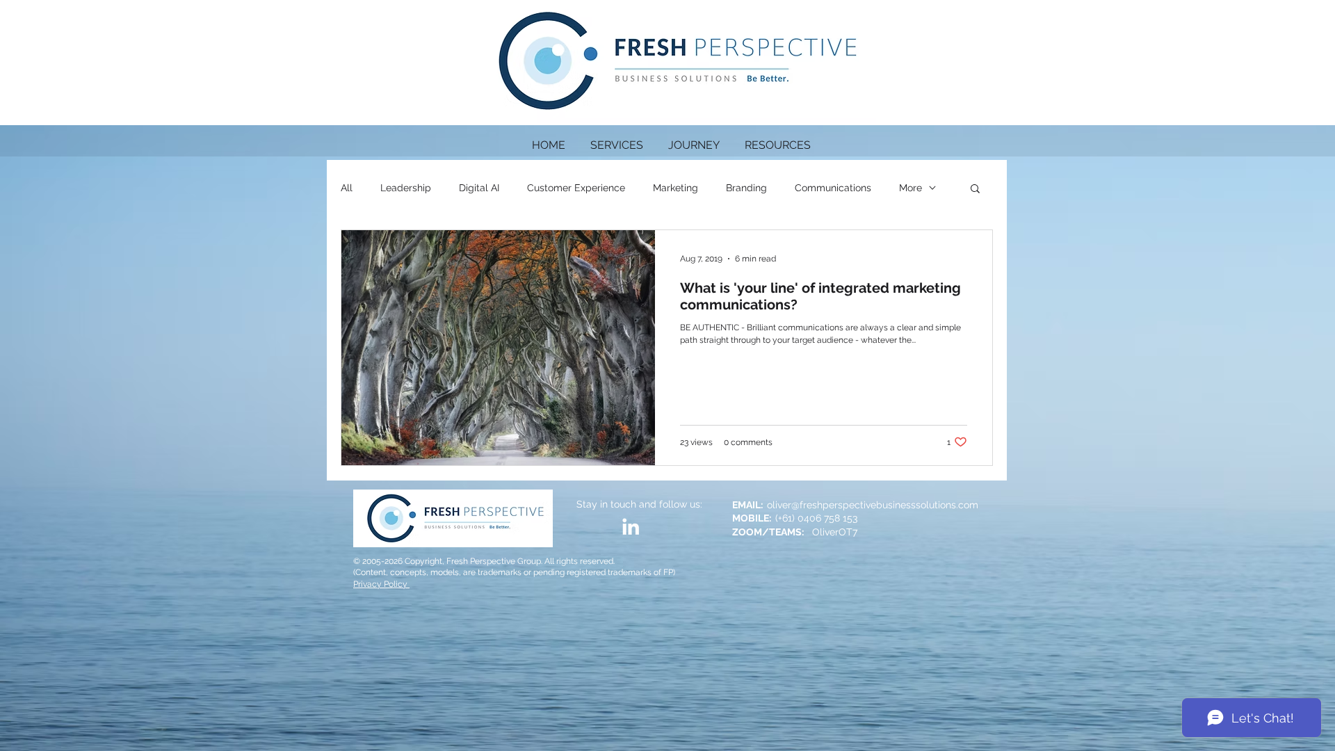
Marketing (675, 187)
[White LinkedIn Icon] (630, 526)
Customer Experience (576, 187)
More (910, 187)
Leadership (405, 187)
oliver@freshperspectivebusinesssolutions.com (872, 504)
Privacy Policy (381, 584)
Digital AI (479, 187)
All (347, 187)
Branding (746, 187)
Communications (833, 187)
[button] (777, 139)
